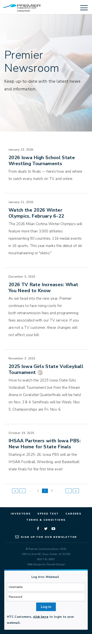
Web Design (34, 564)
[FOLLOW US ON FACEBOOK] (38, 529)
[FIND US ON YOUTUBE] (54, 529)
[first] (15, 491)
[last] (76, 491)
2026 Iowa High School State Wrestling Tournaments (42, 161)
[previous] (22, 491)
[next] (68, 491)
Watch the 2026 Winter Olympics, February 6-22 (36, 213)
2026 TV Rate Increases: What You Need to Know (43, 288)
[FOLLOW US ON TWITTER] (46, 529)
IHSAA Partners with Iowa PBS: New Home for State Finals (45, 444)
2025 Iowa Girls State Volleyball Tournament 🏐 (46, 369)
